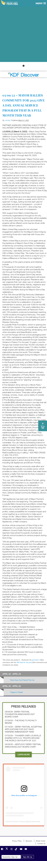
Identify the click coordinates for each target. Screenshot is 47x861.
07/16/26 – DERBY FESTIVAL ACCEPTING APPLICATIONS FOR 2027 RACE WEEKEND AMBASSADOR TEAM (23, 729)
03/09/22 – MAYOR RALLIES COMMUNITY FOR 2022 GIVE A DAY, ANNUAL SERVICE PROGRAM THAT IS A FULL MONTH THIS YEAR (23, 105)
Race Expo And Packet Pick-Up (22, 680)
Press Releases (23, 706)
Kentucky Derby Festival (9, 2)
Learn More (23, 754)
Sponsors (29, 841)
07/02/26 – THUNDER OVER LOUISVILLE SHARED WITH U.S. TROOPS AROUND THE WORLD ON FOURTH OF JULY (23, 738)
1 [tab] (23, 65)
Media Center (40, 841)
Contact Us (41, 843)
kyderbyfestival (33, 821)
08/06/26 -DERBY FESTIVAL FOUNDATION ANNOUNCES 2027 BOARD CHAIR (20, 714)
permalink (35, 660)
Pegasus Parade (16, 692)
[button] (42, 426)
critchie (7, 120)
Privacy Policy (17, 841)
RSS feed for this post (24, 662)
